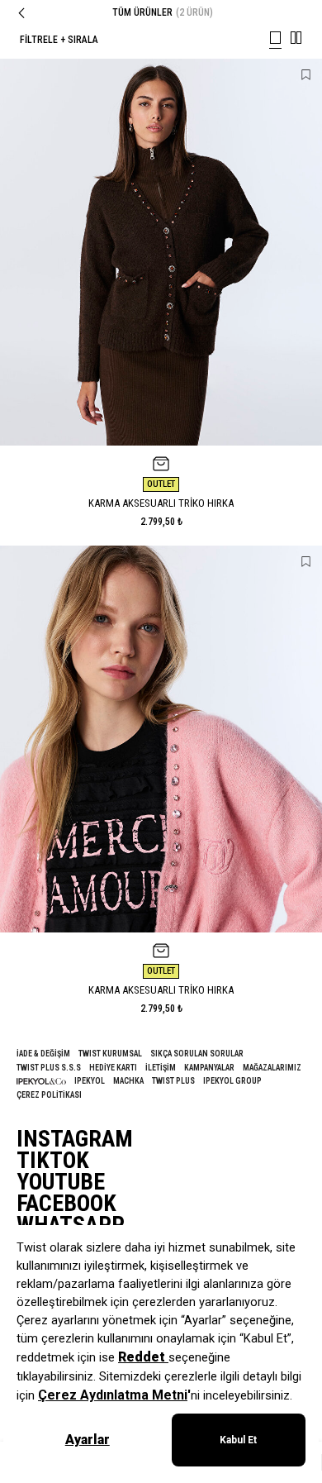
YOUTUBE (61, 1182)
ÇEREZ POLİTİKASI (49, 1094)
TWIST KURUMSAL (110, 1053)
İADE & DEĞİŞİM (43, 1053)
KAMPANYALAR (209, 1067)
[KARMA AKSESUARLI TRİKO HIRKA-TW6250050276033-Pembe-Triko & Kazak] (161, 739)
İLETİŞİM (160, 1067)
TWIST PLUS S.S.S (49, 1067)
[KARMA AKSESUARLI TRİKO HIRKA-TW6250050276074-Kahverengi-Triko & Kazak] (161, 252)
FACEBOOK (66, 1203)
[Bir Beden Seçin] (161, 464)
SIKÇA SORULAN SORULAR (197, 1053)
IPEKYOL (89, 1080)
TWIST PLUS (173, 1080)
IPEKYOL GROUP (232, 1080)
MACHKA (128, 1080)
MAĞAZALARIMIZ (272, 1067)
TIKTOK (53, 1160)
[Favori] (306, 75)
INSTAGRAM (75, 1139)
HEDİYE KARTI (113, 1067)
